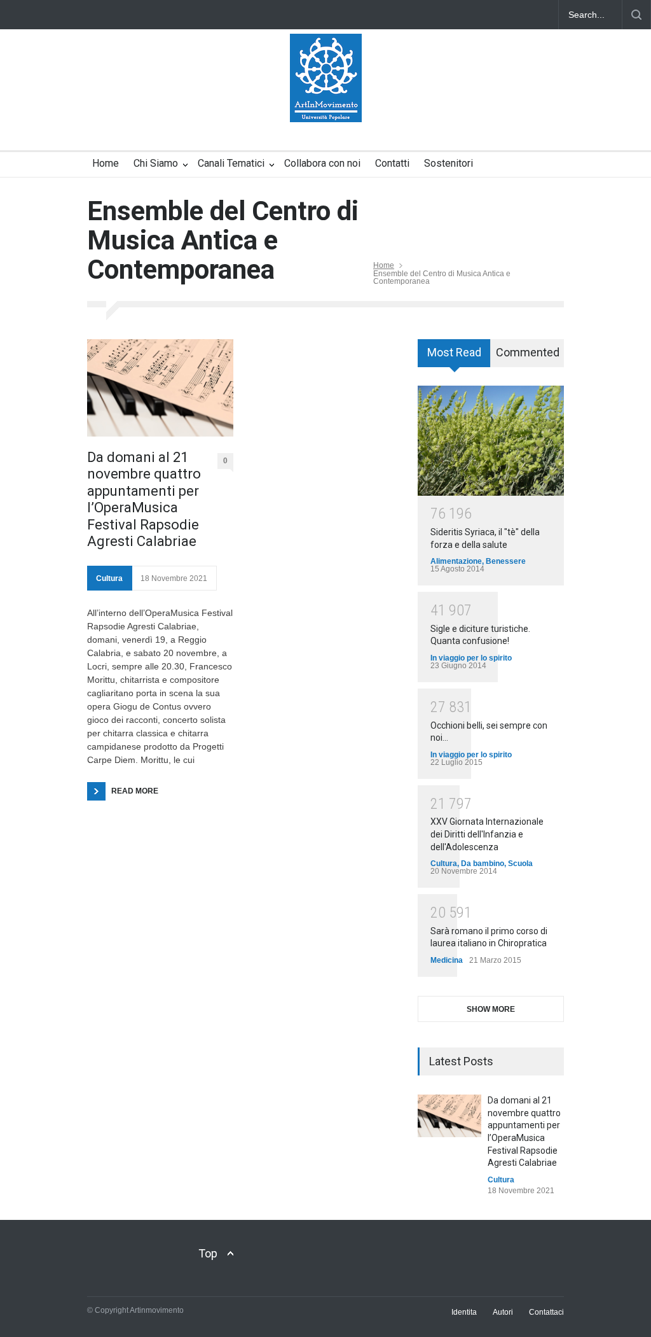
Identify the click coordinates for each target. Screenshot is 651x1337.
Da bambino (482, 863)
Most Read (454, 352)
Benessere (506, 561)
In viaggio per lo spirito (471, 658)
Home (105, 163)
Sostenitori (448, 163)
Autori (503, 1312)
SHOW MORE (491, 1009)
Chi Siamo (156, 163)
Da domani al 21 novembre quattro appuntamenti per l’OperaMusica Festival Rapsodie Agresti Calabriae (144, 499)
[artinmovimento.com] (326, 101)
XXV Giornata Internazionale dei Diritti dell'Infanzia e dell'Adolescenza (487, 833)
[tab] (454, 357)
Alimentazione (456, 561)
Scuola (520, 863)
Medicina (446, 960)
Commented (527, 352)
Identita (464, 1312)
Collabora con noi (322, 163)
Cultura (109, 578)
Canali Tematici (231, 163)
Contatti (392, 163)
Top (207, 1253)
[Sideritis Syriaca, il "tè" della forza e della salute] (491, 441)
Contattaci (546, 1312)
